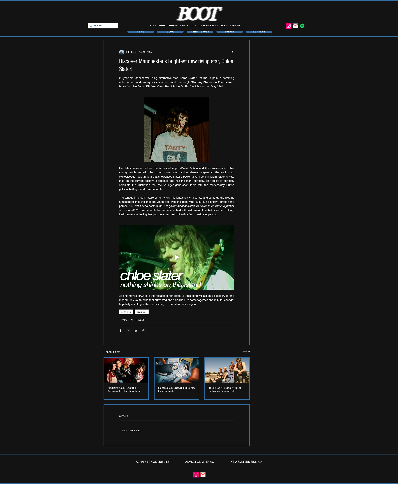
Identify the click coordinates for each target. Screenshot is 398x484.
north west (126, 312)
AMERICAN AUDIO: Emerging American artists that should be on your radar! (124, 389)
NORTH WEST (137, 320)
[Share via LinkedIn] (135, 330)
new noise (142, 312)
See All (246, 351)
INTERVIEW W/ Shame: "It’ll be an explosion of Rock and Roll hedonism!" (225, 389)
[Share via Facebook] (120, 330)
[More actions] (232, 52)
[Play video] (176, 257)
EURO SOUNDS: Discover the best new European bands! (176, 389)
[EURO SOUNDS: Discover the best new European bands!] (177, 370)
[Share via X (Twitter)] (128, 330)
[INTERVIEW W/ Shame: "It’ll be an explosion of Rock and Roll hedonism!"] (227, 370)
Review (123, 320)
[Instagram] (289, 26)
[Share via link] (143, 330)
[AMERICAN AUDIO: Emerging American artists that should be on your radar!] (126, 370)
